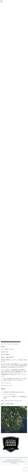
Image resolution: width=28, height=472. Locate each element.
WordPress (10, 461)
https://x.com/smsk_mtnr (6, 382)
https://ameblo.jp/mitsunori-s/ (7, 385)
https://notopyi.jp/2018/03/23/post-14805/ (13, 400)
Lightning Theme (16, 461)
